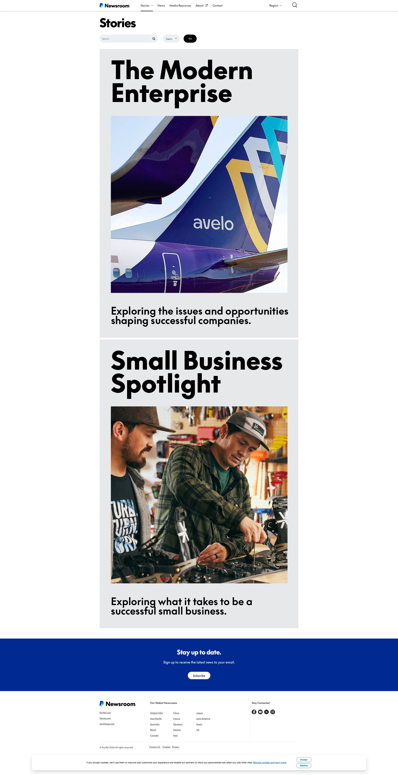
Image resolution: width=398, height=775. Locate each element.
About (200, 5)
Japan (199, 713)
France (176, 718)
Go (190, 38)
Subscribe (199, 675)
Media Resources (180, 5)
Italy (175, 735)
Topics (169, 39)
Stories (145, 5)
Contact (217, 5)
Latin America (203, 718)
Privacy (175, 747)
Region (273, 5)
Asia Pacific (156, 718)
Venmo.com (105, 718)
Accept (303, 759)
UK (197, 729)
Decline (304, 765)
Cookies (166, 747)
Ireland (176, 729)
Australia (155, 724)
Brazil (153, 729)
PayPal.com (105, 712)
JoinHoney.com (107, 724)
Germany (178, 724)
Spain (199, 724)
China (176, 713)
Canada (154, 735)
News (161, 5)
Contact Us (154, 747)
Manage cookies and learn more (269, 762)
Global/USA (156, 713)
